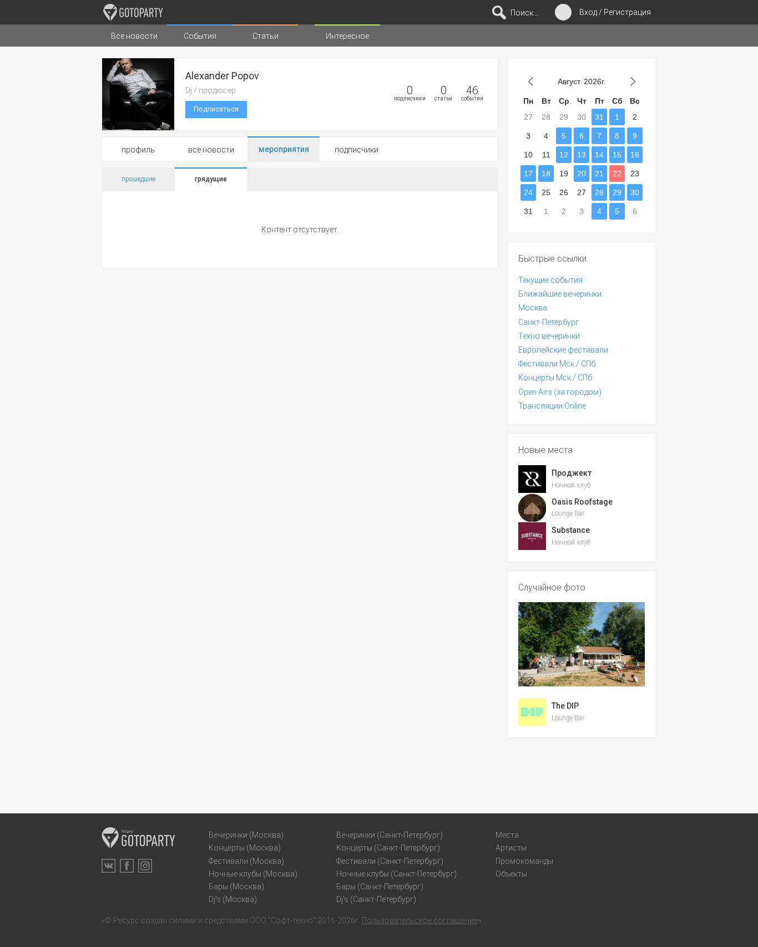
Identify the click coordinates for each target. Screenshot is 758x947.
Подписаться (216, 109)
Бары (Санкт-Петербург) (379, 886)
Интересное (347, 36)
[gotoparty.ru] (133, 12)
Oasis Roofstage (582, 501)
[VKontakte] (108, 866)
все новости (211, 149)
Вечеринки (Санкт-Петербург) (389, 835)
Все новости (134, 36)
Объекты (511, 873)
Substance (571, 530)
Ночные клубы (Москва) (253, 873)
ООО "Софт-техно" (283, 920)
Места (507, 835)
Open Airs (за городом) (560, 392)
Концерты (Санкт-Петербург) (388, 847)
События (200, 36)
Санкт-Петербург (548, 322)
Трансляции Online (552, 405)
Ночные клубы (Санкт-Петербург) (396, 873)
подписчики (356, 149)
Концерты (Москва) (245, 847)
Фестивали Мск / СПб (556, 363)
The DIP (565, 705)
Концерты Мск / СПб (555, 377)
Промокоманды (524, 861)
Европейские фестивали (563, 349)
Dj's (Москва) (233, 899)
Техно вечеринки (549, 336)
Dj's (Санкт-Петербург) (376, 899)
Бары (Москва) (236, 886)
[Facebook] (127, 866)
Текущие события (550, 280)
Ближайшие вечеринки (560, 293)
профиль (138, 149)
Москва (532, 307)
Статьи (265, 36)
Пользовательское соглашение (420, 920)
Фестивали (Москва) (246, 861)
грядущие (211, 179)
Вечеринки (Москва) (246, 835)
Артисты (511, 847)
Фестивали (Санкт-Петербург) (389, 861)
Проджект (572, 473)
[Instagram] (145, 866)
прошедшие (138, 179)
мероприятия (284, 149)
